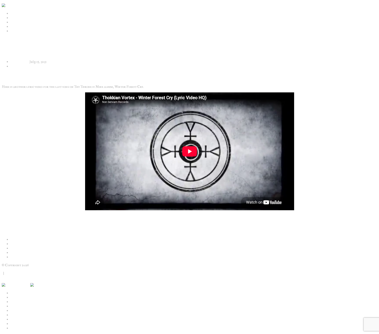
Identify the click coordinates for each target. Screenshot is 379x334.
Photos (16, 27)
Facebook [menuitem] (17, 319)
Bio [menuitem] (13, 302)
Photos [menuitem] (16, 306)
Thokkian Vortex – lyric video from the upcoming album (52, 248)
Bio (13, 22)
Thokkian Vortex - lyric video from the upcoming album (53, 217)
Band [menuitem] (14, 297)
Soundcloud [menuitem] (20, 328)
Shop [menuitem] (14, 311)
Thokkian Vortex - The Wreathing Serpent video (45, 221)
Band (14, 18)
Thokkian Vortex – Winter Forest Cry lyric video (47, 244)
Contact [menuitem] (17, 315)
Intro (15, 13)
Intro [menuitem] (15, 293)
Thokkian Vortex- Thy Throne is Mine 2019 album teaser (52, 257)
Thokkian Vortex (22, 66)
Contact (11, 273)
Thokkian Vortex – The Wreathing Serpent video (47, 239)
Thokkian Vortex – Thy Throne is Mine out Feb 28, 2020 (51, 253)
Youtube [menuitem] (17, 324)
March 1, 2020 (20, 62)
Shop (14, 31)
